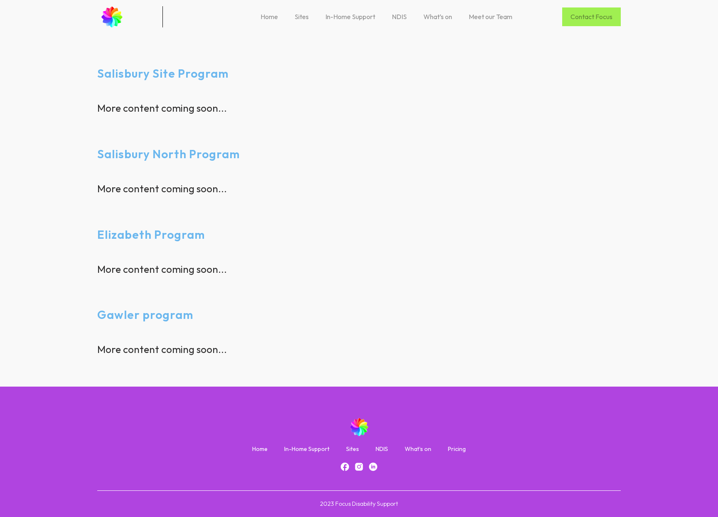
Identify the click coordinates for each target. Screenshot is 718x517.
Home (269, 16)
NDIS (399, 16)
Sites (302, 16)
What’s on (437, 16)
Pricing (457, 449)
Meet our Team (490, 16)
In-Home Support (350, 16)
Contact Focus (591, 16)
